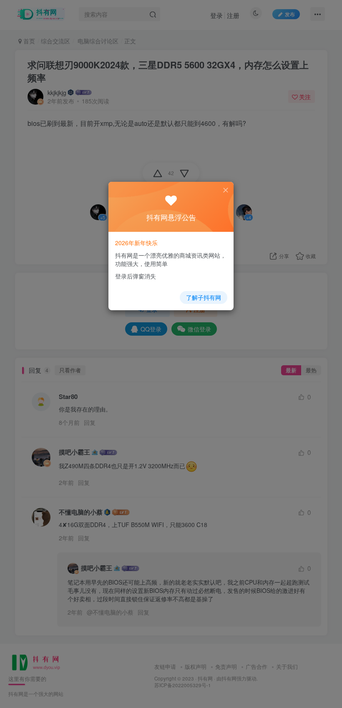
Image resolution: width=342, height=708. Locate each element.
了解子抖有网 (203, 297)
